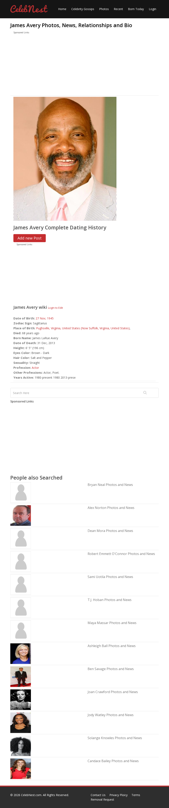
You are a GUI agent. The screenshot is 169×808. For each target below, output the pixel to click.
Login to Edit (55, 308)
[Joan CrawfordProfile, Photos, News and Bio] (20, 699)
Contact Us (98, 795)
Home (62, 9)
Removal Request (102, 799)
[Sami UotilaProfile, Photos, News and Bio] (20, 584)
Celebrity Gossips (82, 9)
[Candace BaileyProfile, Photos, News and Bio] (20, 768)
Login (152, 9)
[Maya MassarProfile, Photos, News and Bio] (20, 630)
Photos (104, 9)
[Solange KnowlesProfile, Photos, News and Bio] (20, 745)
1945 (50, 318)
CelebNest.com (31, 795)
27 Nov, (41, 318)
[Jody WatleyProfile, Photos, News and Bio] (20, 722)
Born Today (136, 9)
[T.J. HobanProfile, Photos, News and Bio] (20, 607)
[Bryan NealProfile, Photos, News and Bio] (20, 492)
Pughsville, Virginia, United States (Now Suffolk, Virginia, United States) (83, 328)
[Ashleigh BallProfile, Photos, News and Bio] (20, 653)
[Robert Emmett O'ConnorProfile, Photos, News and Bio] (20, 561)
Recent (118, 9)
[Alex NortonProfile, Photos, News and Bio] (20, 515)
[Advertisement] (84, 65)
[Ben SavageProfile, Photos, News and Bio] (20, 676)
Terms (135, 795)
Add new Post (30, 238)
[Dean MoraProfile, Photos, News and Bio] (20, 538)
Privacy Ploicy (118, 795)
